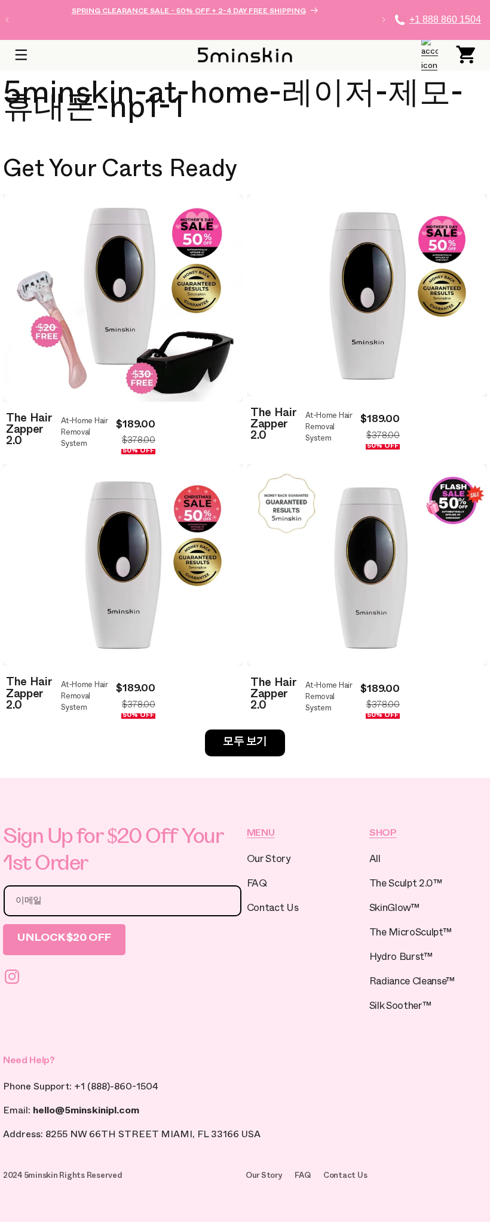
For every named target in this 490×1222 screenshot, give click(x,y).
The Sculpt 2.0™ (405, 885)
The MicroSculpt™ (410, 934)
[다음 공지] (383, 20)
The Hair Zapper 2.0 (28, 431)
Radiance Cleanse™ (412, 983)
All (375, 860)
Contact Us (273, 909)
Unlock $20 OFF (64, 939)
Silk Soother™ (400, 1007)
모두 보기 (245, 743)
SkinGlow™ (394, 909)
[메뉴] (21, 55)
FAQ (257, 885)
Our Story (268, 860)
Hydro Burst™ (401, 958)
